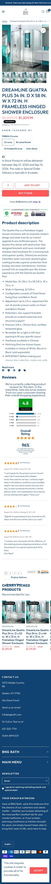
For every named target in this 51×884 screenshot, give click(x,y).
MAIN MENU (12, 762)
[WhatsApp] (20, 370)
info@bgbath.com (11, 714)
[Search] (43, 12)
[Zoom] (43, 30)
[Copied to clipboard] (25, 370)
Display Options (19, 577)
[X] (9, 370)
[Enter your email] (46, 781)
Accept (38, 870)
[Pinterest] (14, 370)
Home (4, 21)
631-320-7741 (9, 728)
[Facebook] (3, 370)
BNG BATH (10, 752)
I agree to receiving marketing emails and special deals (25, 788)
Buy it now (25, 193)
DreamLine (8, 626)
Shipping (5, 124)
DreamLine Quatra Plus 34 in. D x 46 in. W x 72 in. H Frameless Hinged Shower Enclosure (37, 636)
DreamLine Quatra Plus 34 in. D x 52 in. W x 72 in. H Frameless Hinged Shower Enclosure (13, 636)
